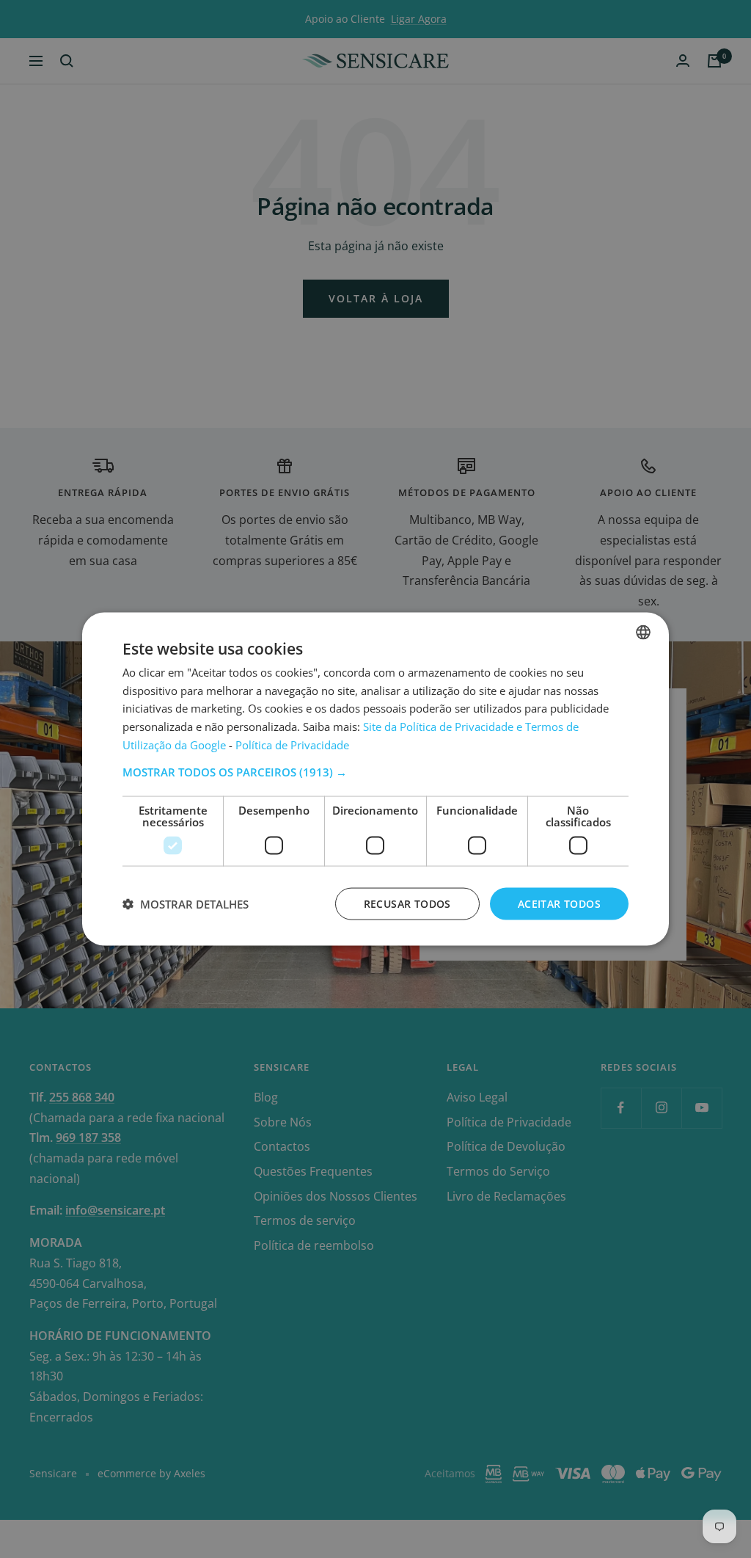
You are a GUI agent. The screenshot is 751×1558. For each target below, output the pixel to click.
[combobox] (643, 632)
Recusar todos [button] (407, 903)
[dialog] (375, 779)
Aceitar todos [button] (559, 903)
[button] (375, 771)
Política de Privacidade (292, 744)
